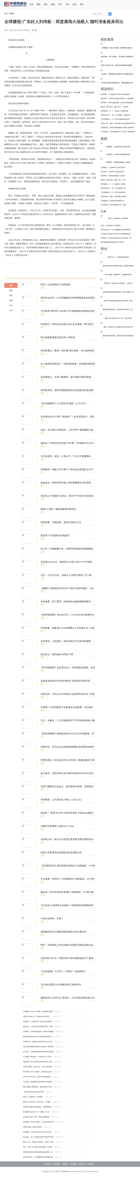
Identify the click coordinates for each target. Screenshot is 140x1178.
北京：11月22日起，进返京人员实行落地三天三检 (66, 575)
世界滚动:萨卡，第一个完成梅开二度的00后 (115, 115)
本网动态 (65, 1164)
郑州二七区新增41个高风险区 (56, 284)
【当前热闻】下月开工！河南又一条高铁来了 (64, 971)
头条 (31, 4)
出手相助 (18, 260)
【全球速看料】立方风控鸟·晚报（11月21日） (64, 403)
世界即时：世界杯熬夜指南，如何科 (118, 162)
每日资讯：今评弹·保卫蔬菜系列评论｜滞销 (38, 1026)
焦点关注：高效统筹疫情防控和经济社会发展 (38, 1051)
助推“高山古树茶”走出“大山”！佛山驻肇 (118, 318)
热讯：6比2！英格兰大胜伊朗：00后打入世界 (38, 1142)
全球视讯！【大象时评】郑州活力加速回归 (37, 1021)
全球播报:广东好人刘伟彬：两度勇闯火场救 (38, 1011)
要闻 (38, 4)
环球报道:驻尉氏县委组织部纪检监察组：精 (38, 1152)
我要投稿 (90, 1164)
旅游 (75, 4)
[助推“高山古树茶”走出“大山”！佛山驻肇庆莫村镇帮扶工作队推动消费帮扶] (101, 314)
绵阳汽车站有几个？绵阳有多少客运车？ (37, 1016)
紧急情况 (23, 260)
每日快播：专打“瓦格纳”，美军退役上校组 (37, 1072)
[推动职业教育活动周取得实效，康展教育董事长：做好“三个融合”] (101, 262)
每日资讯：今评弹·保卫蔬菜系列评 (112, 171)
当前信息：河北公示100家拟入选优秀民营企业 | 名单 (68, 694)
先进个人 (12, 260)
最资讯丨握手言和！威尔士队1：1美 (113, 180)
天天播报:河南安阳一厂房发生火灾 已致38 (37, 1056)
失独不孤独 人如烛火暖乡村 (32, 1127)
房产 (60, 4)
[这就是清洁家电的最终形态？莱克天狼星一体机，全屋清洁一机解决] (101, 288)
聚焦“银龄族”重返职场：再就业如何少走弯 (37, 1087)
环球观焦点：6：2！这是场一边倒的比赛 (114, 111)
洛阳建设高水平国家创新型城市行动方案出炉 (64, 931)
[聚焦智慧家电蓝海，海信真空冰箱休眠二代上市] (101, 306)
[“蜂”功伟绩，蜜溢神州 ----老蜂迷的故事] (101, 271)
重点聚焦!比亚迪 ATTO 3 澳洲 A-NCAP (36, 1112)
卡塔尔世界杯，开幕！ (52, 918)
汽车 (67, 4)
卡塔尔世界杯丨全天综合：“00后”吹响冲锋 (37, 1067)
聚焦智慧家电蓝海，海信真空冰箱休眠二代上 (118, 309)
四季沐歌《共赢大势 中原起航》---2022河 (118, 283)
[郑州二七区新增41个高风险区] (101, 216)
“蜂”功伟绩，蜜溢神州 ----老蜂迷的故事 (118, 274)
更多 (82, 4)
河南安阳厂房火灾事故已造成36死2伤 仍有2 (38, 1062)
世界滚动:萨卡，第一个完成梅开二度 (113, 188)
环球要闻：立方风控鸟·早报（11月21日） (62, 799)
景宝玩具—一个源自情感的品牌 (118, 257)
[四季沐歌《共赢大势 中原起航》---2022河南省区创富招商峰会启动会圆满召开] (101, 279)
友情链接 (73, 1164)
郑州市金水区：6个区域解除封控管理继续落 (38, 1157)
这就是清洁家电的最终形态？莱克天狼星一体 (118, 292)
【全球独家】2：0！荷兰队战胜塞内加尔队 (115, 119)
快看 (53, 4)
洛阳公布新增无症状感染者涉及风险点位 (61, 852)
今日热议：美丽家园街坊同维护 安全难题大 (38, 1082)
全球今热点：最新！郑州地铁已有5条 (113, 196)
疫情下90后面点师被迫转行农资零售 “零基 (118, 301)
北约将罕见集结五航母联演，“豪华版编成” (37, 1107)
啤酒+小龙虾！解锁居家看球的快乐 (58, 509)
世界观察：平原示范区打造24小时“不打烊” (37, 1132)
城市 (46, 4)
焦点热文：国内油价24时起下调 (57, 654)
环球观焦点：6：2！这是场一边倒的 (113, 184)
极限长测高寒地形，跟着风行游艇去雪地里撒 (118, 336)
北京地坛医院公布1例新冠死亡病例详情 (61, 984)
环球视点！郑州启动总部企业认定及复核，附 (116, 238)
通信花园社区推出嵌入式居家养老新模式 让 (38, 1036)
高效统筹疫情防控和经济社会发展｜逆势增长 (38, 1046)
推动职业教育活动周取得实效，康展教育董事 (118, 266)
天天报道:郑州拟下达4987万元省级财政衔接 (116, 234)
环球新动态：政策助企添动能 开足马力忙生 (38, 1041)
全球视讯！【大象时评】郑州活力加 (113, 167)
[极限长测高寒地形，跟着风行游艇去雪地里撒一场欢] (101, 332)
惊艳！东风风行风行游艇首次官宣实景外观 (118, 327)
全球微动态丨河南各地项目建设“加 (112, 201)
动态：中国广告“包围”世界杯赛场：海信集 (37, 1147)
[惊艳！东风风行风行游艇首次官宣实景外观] (101, 323)
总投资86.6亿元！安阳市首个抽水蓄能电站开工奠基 (67, 958)
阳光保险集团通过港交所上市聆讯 (58, 337)
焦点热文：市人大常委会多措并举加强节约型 (38, 1137)
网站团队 (56, 1164)
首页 (6, 13)
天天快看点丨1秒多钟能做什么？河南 (113, 205)
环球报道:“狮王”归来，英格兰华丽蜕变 (36, 1117)
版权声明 (82, 1164)
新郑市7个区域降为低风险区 (55, 535)
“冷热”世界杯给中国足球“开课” (33, 1092)
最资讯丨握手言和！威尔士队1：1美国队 (37, 1102)
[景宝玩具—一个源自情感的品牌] (101, 253)
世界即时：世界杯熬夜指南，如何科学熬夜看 (38, 1031)
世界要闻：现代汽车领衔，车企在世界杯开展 (38, 1122)
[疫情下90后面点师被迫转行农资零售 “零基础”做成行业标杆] (101, 297)
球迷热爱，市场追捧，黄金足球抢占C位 (61, 522)
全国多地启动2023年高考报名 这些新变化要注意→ (66, 680)
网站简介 (48, 1164)
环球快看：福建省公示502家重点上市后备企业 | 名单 (68, 628)
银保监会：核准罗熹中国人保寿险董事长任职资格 (66, 482)
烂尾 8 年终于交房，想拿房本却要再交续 (37, 1077)
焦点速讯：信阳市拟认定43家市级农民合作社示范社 (67, 773)
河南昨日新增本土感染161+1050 (57, 826)
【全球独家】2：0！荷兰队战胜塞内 (113, 192)
